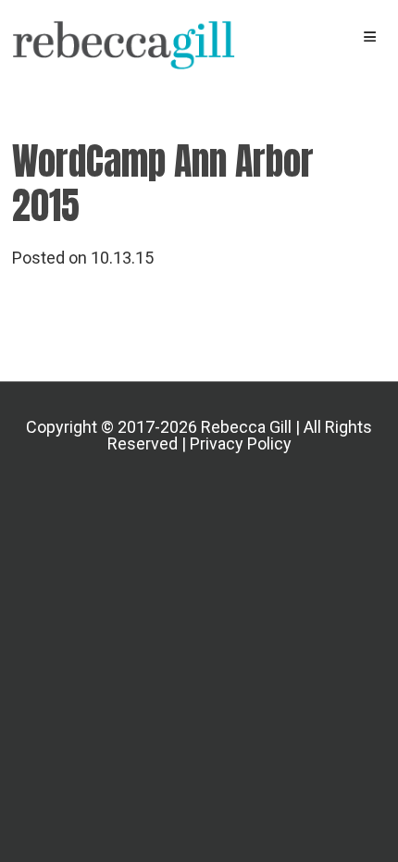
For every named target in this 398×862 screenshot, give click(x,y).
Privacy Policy (241, 443)
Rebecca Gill (124, 46)
